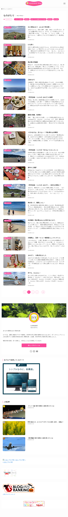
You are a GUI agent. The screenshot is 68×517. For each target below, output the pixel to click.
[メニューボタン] (64, 3)
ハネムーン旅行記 (19, 19)
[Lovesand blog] (34, 3)
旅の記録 (56, 19)
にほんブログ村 (8, 462)
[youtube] (37, 351)
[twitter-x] (31, 351)
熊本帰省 (50, 19)
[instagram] (34, 351)
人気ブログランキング (9, 494)
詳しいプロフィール (34, 345)
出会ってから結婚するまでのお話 (38, 19)
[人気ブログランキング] (19, 492)
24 (43, 292)
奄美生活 (27, 19)
